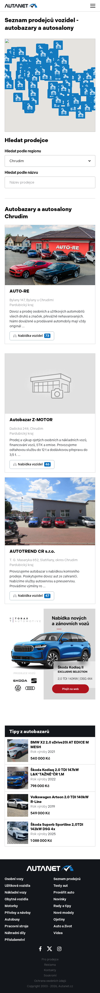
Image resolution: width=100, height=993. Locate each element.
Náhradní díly (15, 933)
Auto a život (62, 926)
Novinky (59, 899)
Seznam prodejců (66, 879)
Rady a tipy (62, 906)
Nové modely (63, 913)
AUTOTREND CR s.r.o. (32, 551)
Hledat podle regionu (23, 151)
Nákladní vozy (16, 892)
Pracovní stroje (16, 926)
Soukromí (50, 975)
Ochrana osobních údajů (50, 981)
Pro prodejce (50, 959)
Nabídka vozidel (33, 336)
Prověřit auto (63, 892)
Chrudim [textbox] (17, 161)
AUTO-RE (19, 291)
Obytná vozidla (16, 899)
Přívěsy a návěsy (18, 913)
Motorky (11, 906)
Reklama (50, 964)
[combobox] (50, 161)
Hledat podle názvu (21, 172)
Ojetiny (59, 919)
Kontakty (50, 970)
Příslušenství (15, 940)
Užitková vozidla (17, 886)
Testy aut (60, 886)
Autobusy (12, 919)
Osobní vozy (14, 879)
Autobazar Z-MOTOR (31, 419)
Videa (58, 933)
